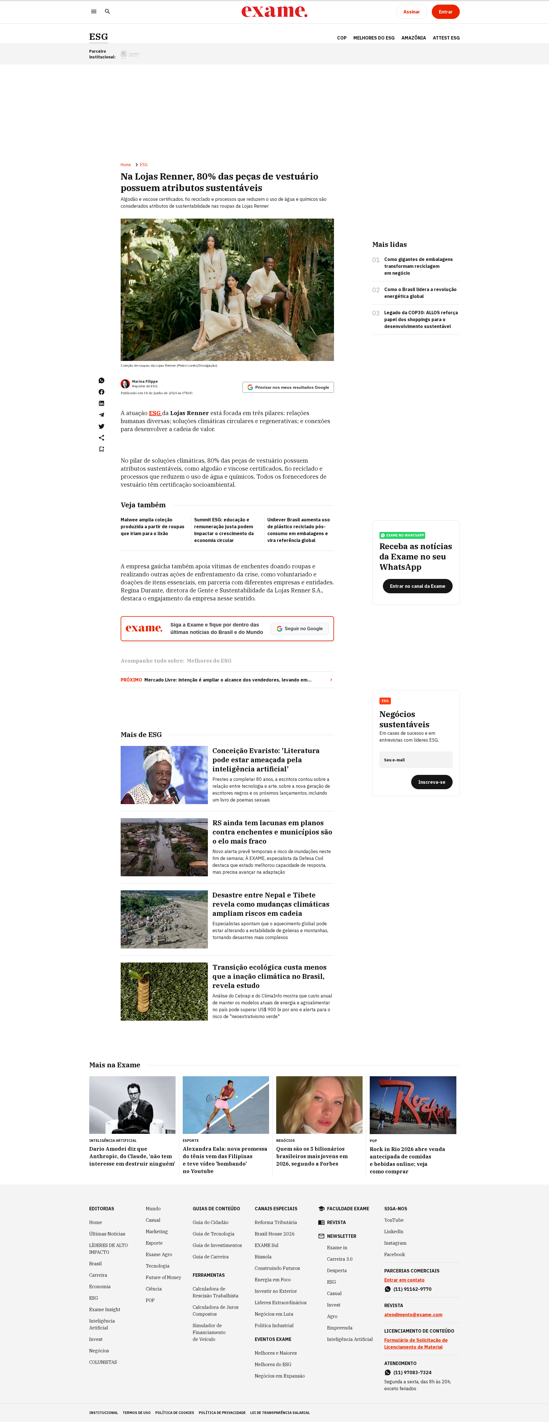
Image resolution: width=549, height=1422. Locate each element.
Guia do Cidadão (210, 1222)
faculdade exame (348, 1208)
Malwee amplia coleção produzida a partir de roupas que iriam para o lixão (152, 526)
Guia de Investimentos (217, 1245)
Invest (96, 1339)
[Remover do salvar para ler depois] (101, 449)
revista (336, 1222)
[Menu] (93, 12)
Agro (332, 1316)
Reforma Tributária (276, 1222)
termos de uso (137, 1413)
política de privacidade (222, 1413)
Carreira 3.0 (340, 1259)
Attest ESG (446, 38)
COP (342, 38)
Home (126, 164)
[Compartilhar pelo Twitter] (101, 426)
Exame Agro (159, 1254)
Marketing (157, 1231)
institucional (103, 1413)
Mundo (153, 1208)
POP (150, 1300)
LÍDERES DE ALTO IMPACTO (108, 1248)
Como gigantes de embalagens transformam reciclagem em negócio (418, 266)
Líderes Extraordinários (281, 1302)
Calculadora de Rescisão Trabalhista (215, 1292)
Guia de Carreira (211, 1257)
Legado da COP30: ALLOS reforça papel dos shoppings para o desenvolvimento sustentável (421, 319)
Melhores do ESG (374, 38)
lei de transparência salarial (280, 1413)
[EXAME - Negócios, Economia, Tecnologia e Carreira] (274, 12)
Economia (100, 1286)
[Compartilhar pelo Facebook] (101, 391)
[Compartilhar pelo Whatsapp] (101, 380)
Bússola (263, 1257)
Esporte (154, 1243)
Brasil (95, 1263)
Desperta (337, 1270)
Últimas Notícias (107, 1234)
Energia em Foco (273, 1279)
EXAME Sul (267, 1245)
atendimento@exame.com (413, 1314)
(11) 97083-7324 (412, 1372)
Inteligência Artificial (102, 1324)
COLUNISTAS (103, 1362)
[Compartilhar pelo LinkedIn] (101, 403)
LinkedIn (393, 1231)
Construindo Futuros (277, 1268)
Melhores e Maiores (276, 1353)
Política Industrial (274, 1325)
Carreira (98, 1275)
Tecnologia (158, 1266)
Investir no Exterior (276, 1291)
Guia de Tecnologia (213, 1234)
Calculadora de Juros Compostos (215, 1310)
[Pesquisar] (107, 12)
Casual (153, 1220)
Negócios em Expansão (280, 1376)
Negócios (99, 1351)
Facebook (394, 1254)
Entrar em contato (404, 1280)
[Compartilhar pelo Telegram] (101, 414)
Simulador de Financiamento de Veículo (209, 1332)
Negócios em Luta (274, 1314)
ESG (98, 36)
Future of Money (163, 1277)
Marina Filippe (145, 381)
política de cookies (174, 1413)
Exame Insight (104, 1309)
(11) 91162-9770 (412, 1289)
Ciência (154, 1289)
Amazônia (413, 38)
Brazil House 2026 (275, 1234)
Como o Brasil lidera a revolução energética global (420, 292)
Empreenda (340, 1328)
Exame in (337, 1247)
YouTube (394, 1220)
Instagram (395, 1243)
